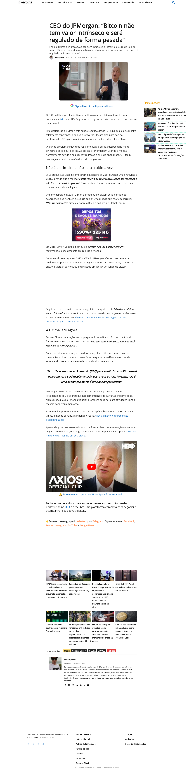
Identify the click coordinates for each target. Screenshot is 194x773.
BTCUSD (101, 650)
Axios (62, 119)
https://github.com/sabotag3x (74, 663)
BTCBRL (92, 650)
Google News (87, 525)
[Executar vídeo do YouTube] (91, 466)
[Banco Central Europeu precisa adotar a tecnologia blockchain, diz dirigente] (80, 575)
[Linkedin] (77, 685)
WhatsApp (82, 521)
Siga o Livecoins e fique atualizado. (94, 106)
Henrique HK (59, 57)
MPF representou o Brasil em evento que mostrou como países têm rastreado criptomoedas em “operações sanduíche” (171, 152)
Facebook (129, 521)
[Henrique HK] (52, 57)
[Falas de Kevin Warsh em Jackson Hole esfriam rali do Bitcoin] (126, 575)
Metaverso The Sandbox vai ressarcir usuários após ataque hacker (171, 126)
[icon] (173, 2)
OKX (67, 507)
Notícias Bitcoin (79, 650)
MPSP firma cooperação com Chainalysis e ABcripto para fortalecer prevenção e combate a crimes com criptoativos (56, 590)
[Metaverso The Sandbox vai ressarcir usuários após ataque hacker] (150, 126)
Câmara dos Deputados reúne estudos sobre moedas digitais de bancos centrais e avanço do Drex (125, 631)
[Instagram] (73, 685)
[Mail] (81, 685)
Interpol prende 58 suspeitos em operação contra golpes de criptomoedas (171, 137)
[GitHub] (69, 685)
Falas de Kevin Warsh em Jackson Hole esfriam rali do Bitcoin (126, 587)
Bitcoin (66, 650)
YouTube (72, 525)
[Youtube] (88, 685)
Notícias (111, 650)
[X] (84, 685)
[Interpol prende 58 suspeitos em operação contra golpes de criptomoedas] (150, 137)
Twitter (50, 525)
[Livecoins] (25, 3)
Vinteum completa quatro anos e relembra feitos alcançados (56, 627)
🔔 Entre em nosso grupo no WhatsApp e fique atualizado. (91, 494)
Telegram (98, 521)
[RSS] (38, 744)
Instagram (60, 525)
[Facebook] (65, 685)
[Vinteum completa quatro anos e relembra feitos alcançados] (57, 616)
